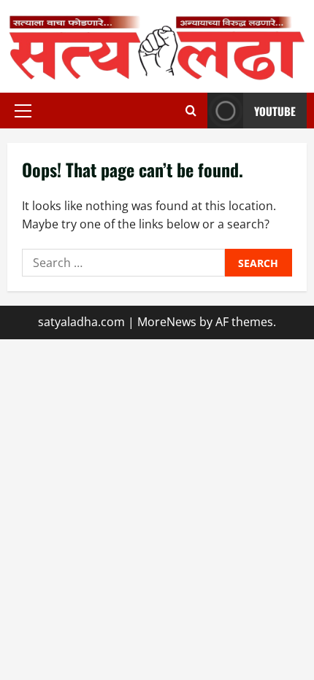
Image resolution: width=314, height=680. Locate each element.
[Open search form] (190, 110)
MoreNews (166, 322)
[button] (23, 111)
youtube (275, 111)
